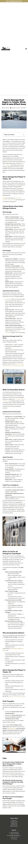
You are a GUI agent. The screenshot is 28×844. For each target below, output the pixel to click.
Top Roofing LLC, (11, 728)
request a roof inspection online (17, 696)
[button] (26, 48)
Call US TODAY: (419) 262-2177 (14, 1)
